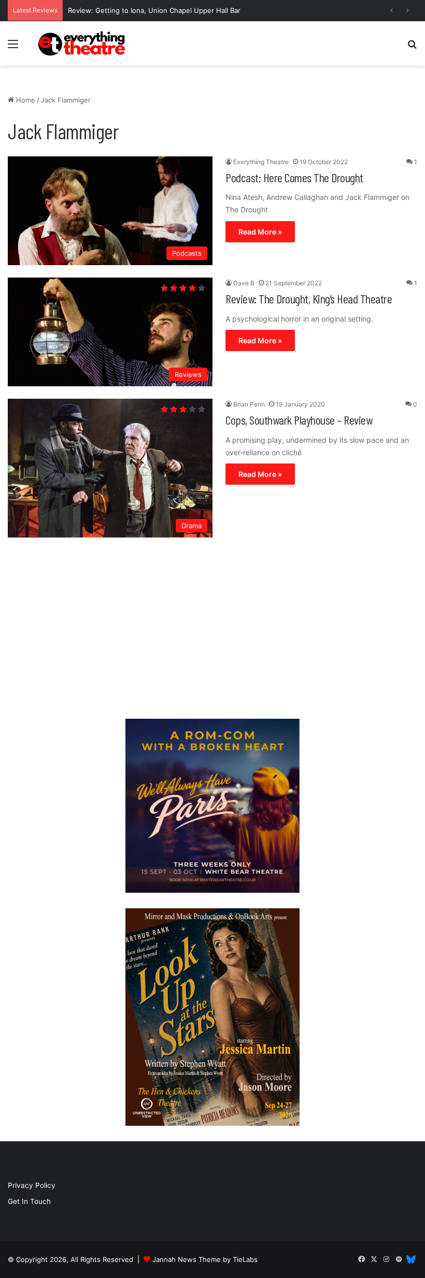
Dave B (243, 283)
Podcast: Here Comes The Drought (294, 177)
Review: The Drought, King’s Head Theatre (308, 298)
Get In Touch (29, 1201)
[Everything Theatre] (83, 43)
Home (24, 100)
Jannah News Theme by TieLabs (205, 1259)
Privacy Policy (31, 1185)
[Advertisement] (212, 630)
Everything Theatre (261, 162)
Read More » (260, 231)
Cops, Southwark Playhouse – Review (298, 419)
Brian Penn (249, 404)
